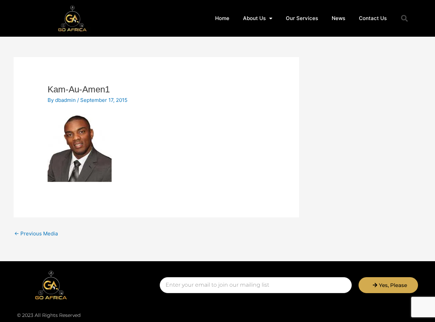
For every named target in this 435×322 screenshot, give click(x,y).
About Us (254, 18)
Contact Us (373, 18)
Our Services (302, 18)
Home (222, 18)
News (338, 18)
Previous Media (36, 233)
